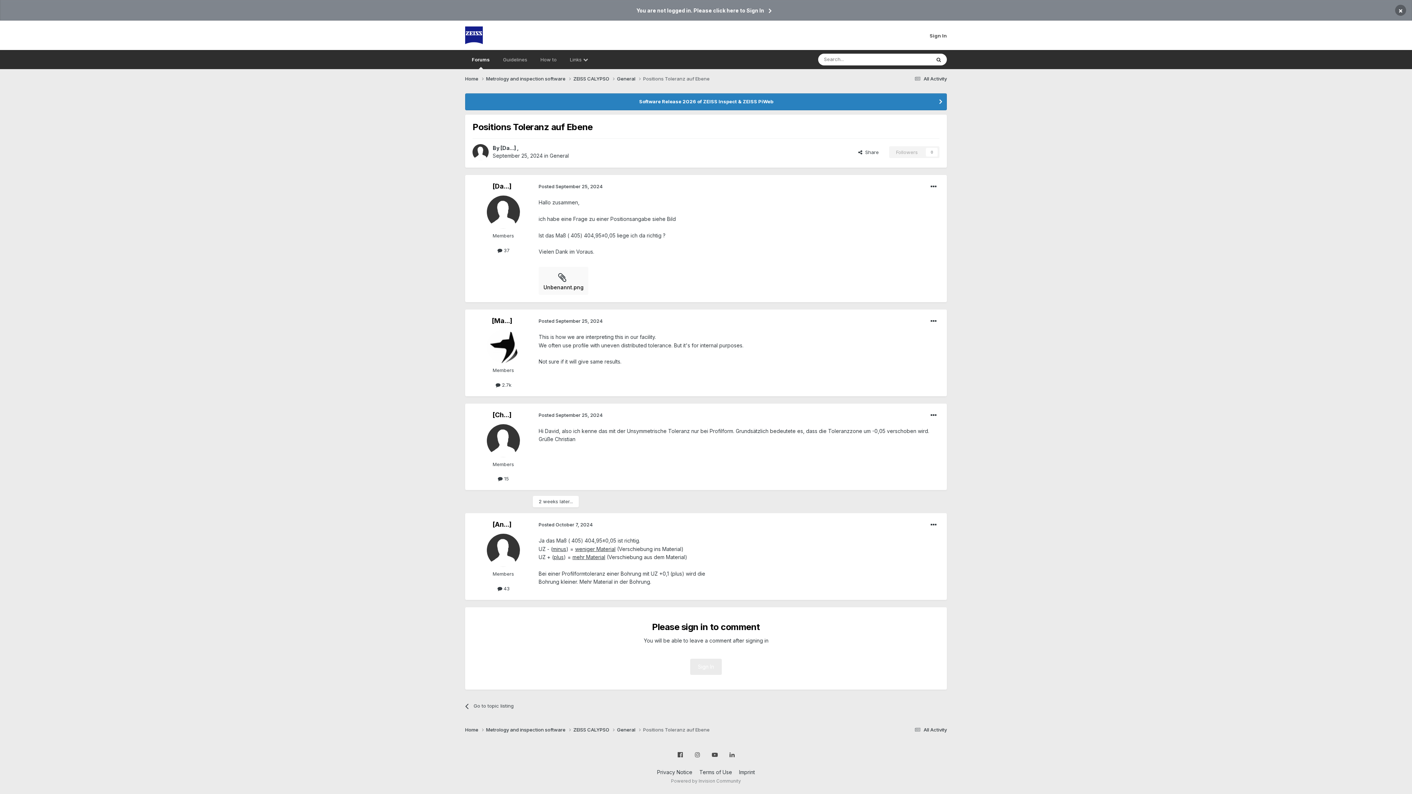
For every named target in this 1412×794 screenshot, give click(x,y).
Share (870, 152)
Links (576, 59)
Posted (571, 186)
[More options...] (933, 186)
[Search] (939, 59)
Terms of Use (715, 772)
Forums (481, 59)
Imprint (747, 772)
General (559, 156)
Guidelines (515, 59)
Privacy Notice (674, 772)
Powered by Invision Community (706, 781)
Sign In (938, 36)
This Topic (909, 59)
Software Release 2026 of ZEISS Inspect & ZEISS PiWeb (706, 101)
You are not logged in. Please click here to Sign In (700, 10)
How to (549, 59)
